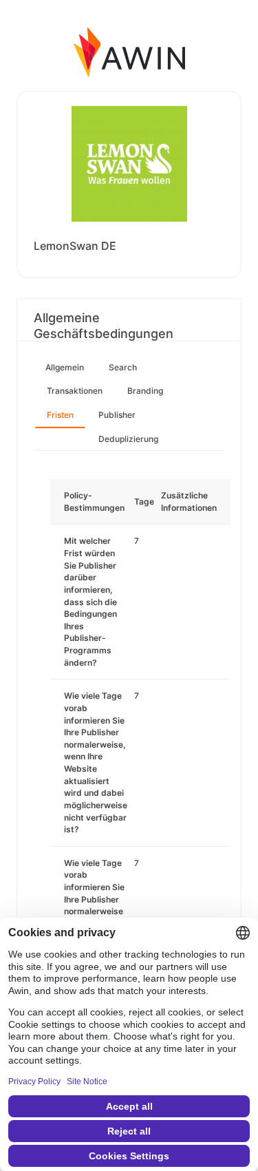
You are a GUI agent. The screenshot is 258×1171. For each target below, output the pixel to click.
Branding (145, 391)
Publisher (117, 415)
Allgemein (64, 367)
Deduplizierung (128, 439)
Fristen (60, 415)
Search (123, 367)
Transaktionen (75, 391)
